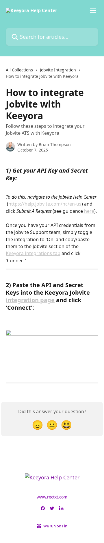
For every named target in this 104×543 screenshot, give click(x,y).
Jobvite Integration (58, 70)
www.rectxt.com (52, 497)
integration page (30, 300)
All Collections (19, 70)
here (89, 211)
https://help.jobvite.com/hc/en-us (44, 204)
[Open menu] (93, 10)
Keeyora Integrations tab (33, 253)
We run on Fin (55, 526)
